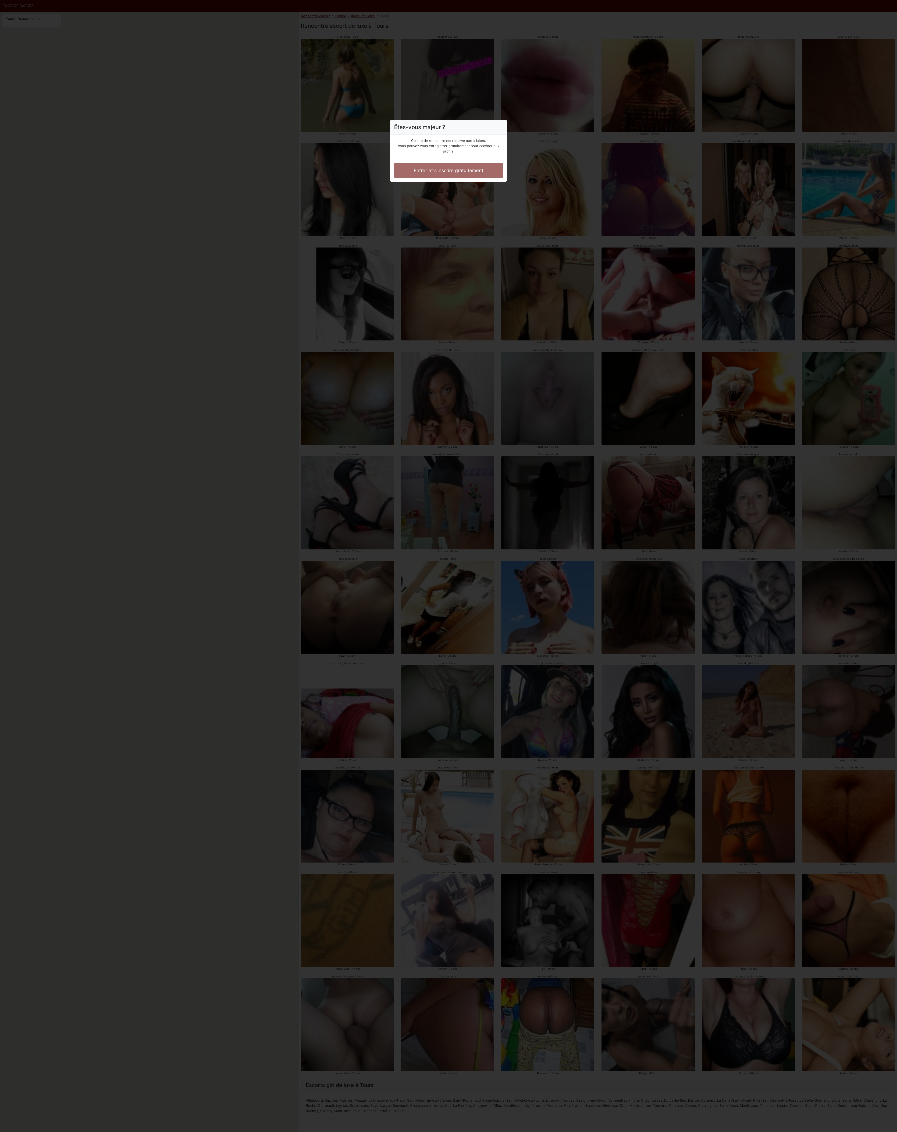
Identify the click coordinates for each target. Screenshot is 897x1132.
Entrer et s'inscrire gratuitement (448, 170)
